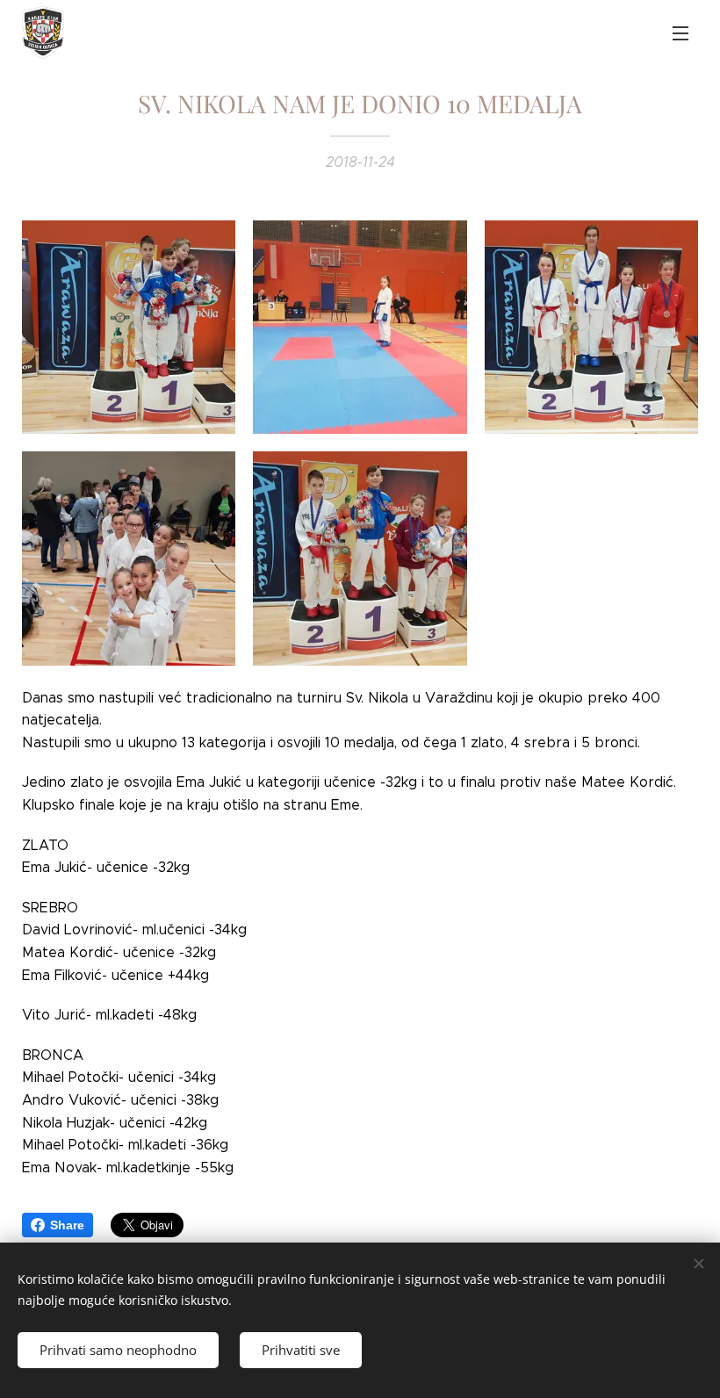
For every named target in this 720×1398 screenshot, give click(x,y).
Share (67, 1225)
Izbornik (680, 32)
